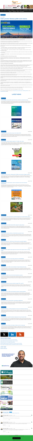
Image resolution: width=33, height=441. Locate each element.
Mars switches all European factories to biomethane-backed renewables (11, 344)
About (10, 11)
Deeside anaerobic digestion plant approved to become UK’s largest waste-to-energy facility (15, 250)
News (5, 9)
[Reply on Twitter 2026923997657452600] (3, 426)
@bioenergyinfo (11, 415)
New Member (22, 11)
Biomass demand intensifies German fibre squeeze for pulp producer (12, 224)
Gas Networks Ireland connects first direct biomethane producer (12, 275)
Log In (18, 11)
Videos (21, 9)
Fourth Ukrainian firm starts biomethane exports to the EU (9, 340)
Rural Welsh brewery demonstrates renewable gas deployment (12, 300)
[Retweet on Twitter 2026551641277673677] (5, 432)
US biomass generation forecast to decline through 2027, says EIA (12, 283)
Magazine (12, 9)
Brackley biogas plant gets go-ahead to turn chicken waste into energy (11, 343)
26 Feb (14, 422)
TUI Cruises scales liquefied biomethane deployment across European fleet (13, 316)
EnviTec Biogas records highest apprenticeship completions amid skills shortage (14, 99)
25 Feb (14, 428)
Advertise (14, 11)
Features (9, 9)
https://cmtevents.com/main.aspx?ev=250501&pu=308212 (20, 90)
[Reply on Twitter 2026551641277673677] (3, 432)
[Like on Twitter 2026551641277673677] (6, 432)
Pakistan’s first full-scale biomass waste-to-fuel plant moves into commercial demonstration (14, 183)
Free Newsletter (25, 9)
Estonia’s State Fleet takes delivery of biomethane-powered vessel (12, 233)
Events (17, 9)
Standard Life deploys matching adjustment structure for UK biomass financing (14, 308)
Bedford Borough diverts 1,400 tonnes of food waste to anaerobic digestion (14, 241)
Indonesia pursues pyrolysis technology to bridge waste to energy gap (13, 325)
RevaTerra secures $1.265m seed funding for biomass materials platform (13, 291)
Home (2, 9)
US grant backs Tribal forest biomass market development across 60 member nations (15, 216)
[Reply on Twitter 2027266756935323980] (3, 419)
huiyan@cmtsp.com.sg (3, 91)
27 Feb (14, 415)
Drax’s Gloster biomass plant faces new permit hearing (8, 339)
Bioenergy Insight (5, 415)
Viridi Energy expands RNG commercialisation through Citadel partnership (13, 266)
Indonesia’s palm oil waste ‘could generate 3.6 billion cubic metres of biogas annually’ (15, 174)
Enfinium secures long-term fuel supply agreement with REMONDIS (12, 258)
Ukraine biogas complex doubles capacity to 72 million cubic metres (12, 141)
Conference (30, 9)
